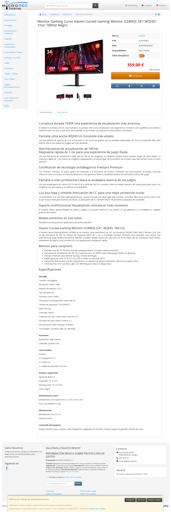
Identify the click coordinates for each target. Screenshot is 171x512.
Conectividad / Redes (13, 52)
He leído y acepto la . (65, 477)
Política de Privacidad (71, 472)
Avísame (137, 75)
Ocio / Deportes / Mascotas (11, 99)
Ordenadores (9, 15)
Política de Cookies (97, 508)
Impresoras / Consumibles (9, 45)
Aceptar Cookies (154, 500)
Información (62, 112)
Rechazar (141, 500)
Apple (6, 106)
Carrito (162, 5)
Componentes (10, 20)
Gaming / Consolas (12, 57)
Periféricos (8, 68)
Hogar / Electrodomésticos (12, 85)
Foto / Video (9, 79)
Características (46, 112)
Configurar (130, 500)
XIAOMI (142, 35)
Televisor (8, 39)
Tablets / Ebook (11, 73)
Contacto (148, 5)
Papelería (8, 92)
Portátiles (8, 25)
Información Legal (88, 491)
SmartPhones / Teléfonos (10, 32)
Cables (7, 63)
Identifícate (132, 5)
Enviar (78, 483)
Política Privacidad (53, 494)
